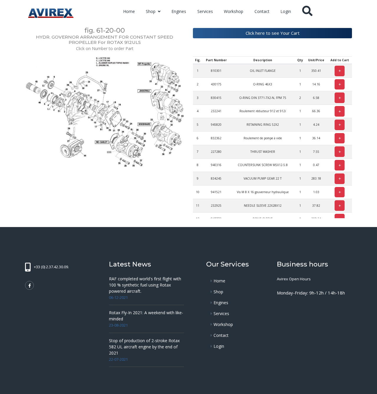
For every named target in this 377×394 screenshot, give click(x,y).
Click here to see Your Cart (273, 33)
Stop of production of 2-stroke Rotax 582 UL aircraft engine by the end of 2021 (144, 347)
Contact (261, 11)
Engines (178, 11)
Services (205, 11)
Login (285, 11)
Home (129, 11)
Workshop (233, 11)
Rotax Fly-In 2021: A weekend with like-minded (146, 316)
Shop (151, 11)
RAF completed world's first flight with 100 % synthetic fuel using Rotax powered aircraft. (145, 285)
